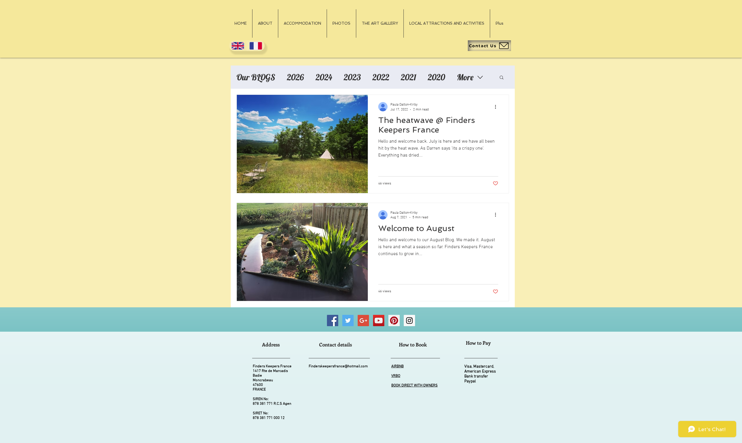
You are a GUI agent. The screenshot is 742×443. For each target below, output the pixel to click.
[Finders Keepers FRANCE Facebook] (332, 320)
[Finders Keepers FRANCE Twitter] (348, 320)
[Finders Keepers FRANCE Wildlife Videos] (378, 320)
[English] (238, 45)
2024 (324, 77)
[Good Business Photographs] (363, 320)
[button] (501, 78)
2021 (408, 77)
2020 (436, 77)
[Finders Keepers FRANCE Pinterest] (394, 320)
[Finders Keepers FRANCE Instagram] (409, 320)
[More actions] (497, 106)
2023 (352, 77)
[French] (256, 45)
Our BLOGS (256, 77)
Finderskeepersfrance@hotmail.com (338, 366)
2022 (380, 77)
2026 (295, 77)
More (465, 77)
